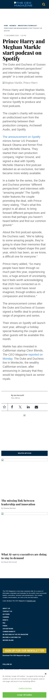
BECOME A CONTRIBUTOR (12, 637)
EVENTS (5, 620)
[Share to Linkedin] (28, 407)
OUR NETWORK (8, 629)
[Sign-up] (36, 407)
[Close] (45, 674)
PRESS (5, 626)
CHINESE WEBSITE (9, 631)
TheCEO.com (31, 601)
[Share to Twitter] (20, 407)
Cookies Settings (25, 688)
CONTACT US (7, 611)
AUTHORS (6, 614)
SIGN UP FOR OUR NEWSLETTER (24, 650)
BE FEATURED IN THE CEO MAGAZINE (15, 634)
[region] (23, 17)
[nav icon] (4, 4)
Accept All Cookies (24, 695)
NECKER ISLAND (8, 640)
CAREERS (6, 617)
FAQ (4, 623)
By (8, 508)
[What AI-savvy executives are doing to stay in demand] (24, 530)
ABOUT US (6, 608)
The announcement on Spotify (21, 136)
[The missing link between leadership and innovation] (24, 477)
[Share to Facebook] (12, 407)
